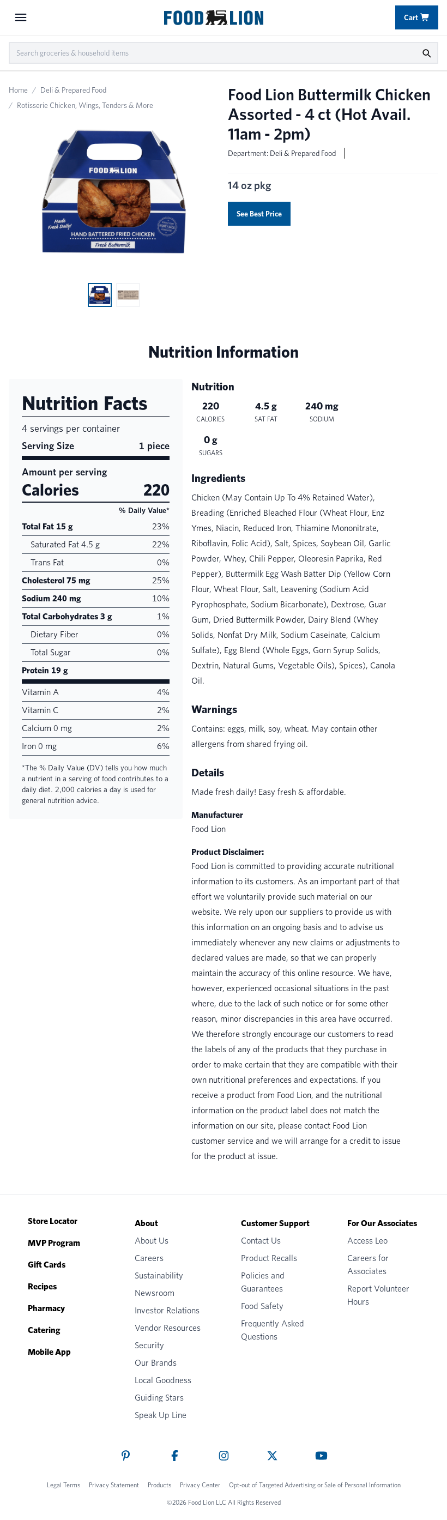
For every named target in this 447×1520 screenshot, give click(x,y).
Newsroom (154, 1293)
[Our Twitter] (272, 1455)
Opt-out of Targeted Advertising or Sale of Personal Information (315, 1485)
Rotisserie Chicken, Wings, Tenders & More (85, 105)
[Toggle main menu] (21, 17)
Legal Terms (63, 1485)
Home (18, 90)
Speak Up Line (160, 1415)
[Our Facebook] (175, 1455)
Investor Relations (167, 1310)
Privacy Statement (114, 1485)
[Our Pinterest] (125, 1455)
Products (159, 1485)
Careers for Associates (368, 1264)
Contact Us (261, 1240)
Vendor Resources (168, 1328)
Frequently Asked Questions (272, 1330)
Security (149, 1345)
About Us (151, 1240)
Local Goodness (163, 1380)
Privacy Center (200, 1485)
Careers (149, 1258)
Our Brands (156, 1363)
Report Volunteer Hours (378, 1295)
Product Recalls (269, 1258)
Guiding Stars (159, 1397)
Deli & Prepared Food (73, 90)
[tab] (100, 295)
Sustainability (159, 1275)
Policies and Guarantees (263, 1282)
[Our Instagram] (224, 1455)
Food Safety (262, 1306)
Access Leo (367, 1240)
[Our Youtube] (321, 1455)
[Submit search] (426, 53)
